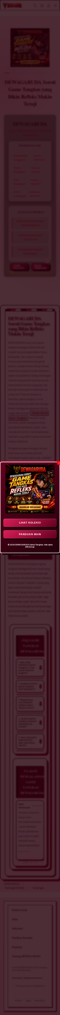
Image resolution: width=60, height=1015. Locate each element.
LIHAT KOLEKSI (30, 522)
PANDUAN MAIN (30, 534)
